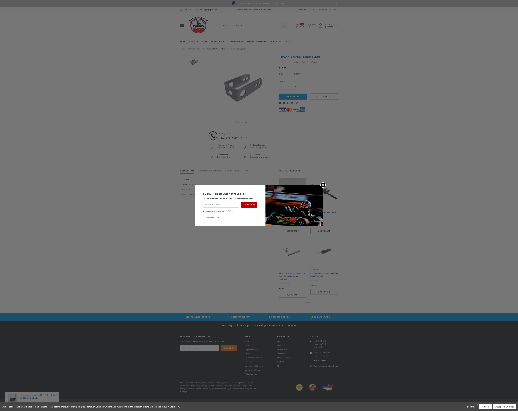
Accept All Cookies (504, 406)
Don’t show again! (212, 218)
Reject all (485, 406)
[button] (323, 185)
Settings (471, 406)
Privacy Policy (173, 406)
